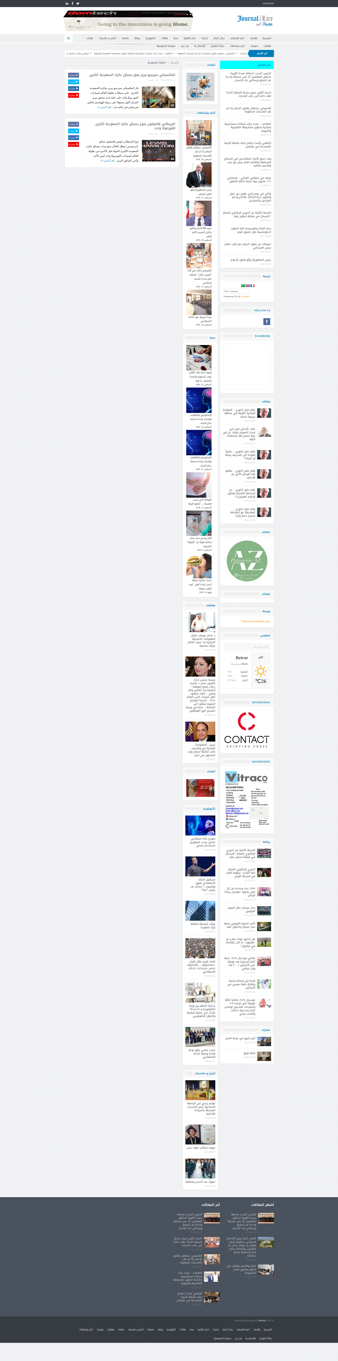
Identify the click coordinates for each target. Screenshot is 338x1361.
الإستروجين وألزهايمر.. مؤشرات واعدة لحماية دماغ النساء (201, 419)
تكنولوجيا (150, 38)
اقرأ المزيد (105, 107)
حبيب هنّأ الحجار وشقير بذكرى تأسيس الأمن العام (201, 232)
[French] (252, 285)
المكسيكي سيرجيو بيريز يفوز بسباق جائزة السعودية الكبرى (132, 75)
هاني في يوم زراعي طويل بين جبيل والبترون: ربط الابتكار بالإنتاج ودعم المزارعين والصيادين (250, 197)
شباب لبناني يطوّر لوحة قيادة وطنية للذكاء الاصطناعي (202, 1053)
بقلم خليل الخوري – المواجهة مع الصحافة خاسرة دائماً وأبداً (242, 512)
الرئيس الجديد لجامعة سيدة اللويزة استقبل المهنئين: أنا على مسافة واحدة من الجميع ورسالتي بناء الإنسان (248, 77)
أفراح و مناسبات (107, 38)
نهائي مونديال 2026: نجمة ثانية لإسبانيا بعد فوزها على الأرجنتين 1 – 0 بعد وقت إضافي (239, 963)
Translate (245, 296)
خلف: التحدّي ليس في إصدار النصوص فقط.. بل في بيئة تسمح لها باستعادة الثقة (239, 434)
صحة (175, 38)
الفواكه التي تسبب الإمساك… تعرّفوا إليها (200, 501)
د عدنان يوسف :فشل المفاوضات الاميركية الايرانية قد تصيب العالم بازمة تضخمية (201, 640)
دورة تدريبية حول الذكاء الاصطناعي (200, 319)
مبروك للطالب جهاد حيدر (201, 1147)
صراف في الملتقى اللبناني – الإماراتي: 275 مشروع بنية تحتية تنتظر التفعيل (249, 179)
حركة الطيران (217, 46)
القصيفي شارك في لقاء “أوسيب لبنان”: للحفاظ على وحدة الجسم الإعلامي (199, 276)
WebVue (262, 1320)
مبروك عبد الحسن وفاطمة (200, 1181)
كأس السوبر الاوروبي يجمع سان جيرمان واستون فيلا (239, 925)
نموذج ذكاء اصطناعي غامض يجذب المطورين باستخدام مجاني (202, 842)
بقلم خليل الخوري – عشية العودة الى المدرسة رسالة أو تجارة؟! (240, 455)
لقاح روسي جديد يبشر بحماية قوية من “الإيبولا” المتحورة (199, 542)
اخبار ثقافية (190, 38)
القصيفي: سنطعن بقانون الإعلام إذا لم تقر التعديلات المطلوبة (199, 151)
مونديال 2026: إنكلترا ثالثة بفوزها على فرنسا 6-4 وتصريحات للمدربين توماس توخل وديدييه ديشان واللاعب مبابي (239, 1006)
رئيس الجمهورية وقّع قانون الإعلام (201, 192)
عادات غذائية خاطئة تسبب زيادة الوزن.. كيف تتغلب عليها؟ (200, 584)
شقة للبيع (249, 1053)
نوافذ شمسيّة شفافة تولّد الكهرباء (202, 925)
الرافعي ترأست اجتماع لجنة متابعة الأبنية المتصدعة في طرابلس (134, 53)
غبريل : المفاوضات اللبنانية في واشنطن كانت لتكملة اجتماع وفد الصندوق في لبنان (201, 750)
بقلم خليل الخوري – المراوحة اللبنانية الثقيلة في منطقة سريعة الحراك (239, 413)
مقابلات (267, 46)
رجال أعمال (219, 38)
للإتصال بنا (199, 46)
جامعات (125, 38)
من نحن (185, 46)
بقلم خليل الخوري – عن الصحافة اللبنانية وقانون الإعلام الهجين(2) (241, 493)
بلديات (204, 38)
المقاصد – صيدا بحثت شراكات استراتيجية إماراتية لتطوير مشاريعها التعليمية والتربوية (208, 53)
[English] (248, 285)
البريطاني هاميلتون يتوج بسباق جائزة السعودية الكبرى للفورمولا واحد (135, 126)
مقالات (164, 38)
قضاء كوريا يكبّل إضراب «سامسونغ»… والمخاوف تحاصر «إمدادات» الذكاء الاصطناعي (201, 966)
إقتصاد (253, 38)
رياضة (137, 38)
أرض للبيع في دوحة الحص (240, 1038)
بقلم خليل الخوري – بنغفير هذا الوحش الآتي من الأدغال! (240, 474)
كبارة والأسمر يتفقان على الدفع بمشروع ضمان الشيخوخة (241, 1269)
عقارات (89, 38)
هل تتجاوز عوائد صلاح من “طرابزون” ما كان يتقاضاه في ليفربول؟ (240, 942)
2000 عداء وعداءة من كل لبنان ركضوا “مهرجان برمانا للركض (239, 892)
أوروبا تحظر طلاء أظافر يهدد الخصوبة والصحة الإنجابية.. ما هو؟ (200, 376)
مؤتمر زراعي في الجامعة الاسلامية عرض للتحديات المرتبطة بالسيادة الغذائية (201, 1108)
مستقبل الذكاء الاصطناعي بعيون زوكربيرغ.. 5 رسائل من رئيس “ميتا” (203, 884)
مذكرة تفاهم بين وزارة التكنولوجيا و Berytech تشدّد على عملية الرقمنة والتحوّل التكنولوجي (201, 1011)
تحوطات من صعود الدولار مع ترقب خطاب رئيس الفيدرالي (247, 246)
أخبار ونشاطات (237, 46)
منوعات (254, 46)
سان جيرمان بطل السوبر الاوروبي (241, 909)
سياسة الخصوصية (166, 46)
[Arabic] (243, 285)
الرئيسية (266, 38)
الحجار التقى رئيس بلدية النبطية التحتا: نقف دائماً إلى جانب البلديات (248, 94)
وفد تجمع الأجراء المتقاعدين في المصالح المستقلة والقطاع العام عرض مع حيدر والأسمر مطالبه (247, 162)
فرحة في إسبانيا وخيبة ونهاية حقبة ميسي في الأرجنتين (241, 984)
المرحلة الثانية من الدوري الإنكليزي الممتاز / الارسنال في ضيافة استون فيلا (247, 214)
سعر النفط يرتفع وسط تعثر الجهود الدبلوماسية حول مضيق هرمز (251, 230)
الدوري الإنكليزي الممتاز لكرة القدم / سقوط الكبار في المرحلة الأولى (240, 873)
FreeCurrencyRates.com (256, 621)
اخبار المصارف (237, 38)
